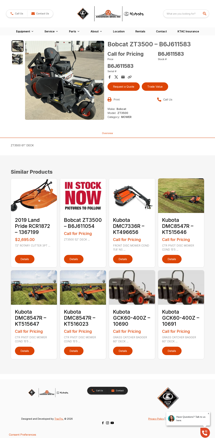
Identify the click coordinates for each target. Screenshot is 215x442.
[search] (205, 13)
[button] (16, 14)
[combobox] (186, 14)
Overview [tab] (107, 133)
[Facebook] (102, 423)
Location (119, 31)
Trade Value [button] (155, 86)
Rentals (140, 31)
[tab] (17, 46)
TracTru (58, 418)
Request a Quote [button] (123, 86)
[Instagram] (107, 423)
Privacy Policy (156, 418)
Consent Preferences (22, 434)
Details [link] (24, 259)
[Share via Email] (123, 77)
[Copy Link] (130, 77)
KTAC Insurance (188, 31)
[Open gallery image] (64, 80)
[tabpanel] (64, 81)
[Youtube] (112, 423)
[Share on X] (116, 77)
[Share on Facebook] (110, 77)
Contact (161, 31)
